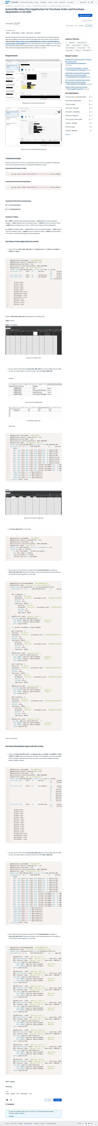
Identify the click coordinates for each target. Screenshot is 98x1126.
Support (43, 1123)
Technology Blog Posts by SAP (74, 89)
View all (67, 134)
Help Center (62, 2)
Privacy (7, 1123)
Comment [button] (57, 1100)
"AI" (88, 47)
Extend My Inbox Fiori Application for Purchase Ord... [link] (60, 6)
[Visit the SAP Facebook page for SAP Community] (83, 1123)
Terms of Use (13, 1123)
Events (56, 2)
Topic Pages (70, 2)
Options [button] (79, 18)
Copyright (20, 1123)
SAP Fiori (8, 33)
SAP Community (9, 6)
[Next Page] (80, 52)
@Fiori (7, 1093)
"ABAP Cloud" (72, 42)
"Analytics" (77, 50)
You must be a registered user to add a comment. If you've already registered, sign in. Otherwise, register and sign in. (31, 1112)
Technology (28, 6)
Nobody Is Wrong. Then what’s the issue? (76, 87)
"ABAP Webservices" (82, 42)
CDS (18, 1093)
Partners (50, 2)
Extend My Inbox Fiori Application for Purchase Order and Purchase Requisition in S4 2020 (45, 10)
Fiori (30, 1093)
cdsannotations (24, 1093)
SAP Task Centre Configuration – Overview (76, 68)
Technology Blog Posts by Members (39, 6)
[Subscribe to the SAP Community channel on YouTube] (89, 1123)
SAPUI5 (23, 33)
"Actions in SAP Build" (76, 45)
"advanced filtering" (70, 47)
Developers (43, 2)
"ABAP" (67, 45)
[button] (86, 25)
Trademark (36, 1123)
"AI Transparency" (81, 47)
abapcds (13, 1093)
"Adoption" (85, 45)
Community (14, 2)
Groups (37, 2)
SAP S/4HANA (37, 33)
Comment (11, 1116)
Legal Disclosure (28, 1123)
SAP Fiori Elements (16, 33)
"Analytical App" (69, 50)
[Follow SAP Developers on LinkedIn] (91, 1123)
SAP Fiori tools (30, 33)
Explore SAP (83, 2)
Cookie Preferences (51, 1123)
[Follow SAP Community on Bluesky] (86, 1123)
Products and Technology (26, 2)
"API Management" (86, 50)
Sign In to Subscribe (85, 15)
